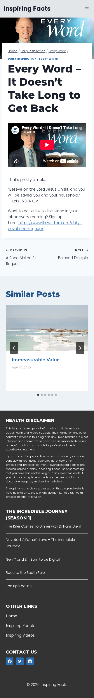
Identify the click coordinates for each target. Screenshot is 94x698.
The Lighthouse (19, 585)
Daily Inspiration (22, 58)
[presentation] (47, 328)
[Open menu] (87, 8)
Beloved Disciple (73, 254)
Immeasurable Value (36, 359)
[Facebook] (9, 661)
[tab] (38, 395)
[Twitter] (20, 661)
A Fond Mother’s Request (21, 257)
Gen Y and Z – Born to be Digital (33, 559)
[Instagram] (30, 661)
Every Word (48, 58)
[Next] (80, 348)
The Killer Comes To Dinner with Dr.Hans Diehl (43, 526)
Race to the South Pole (25, 572)
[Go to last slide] (14, 348)
